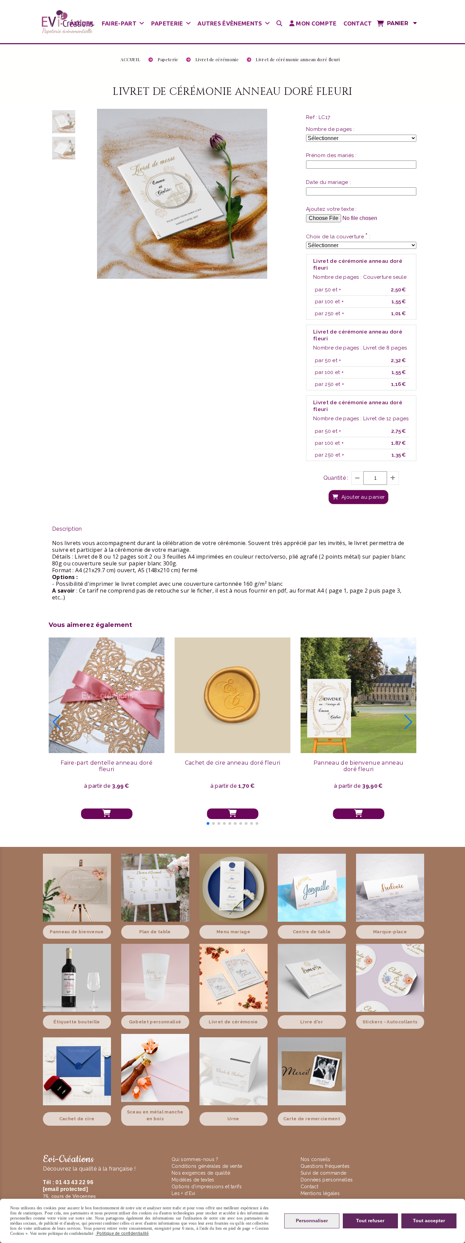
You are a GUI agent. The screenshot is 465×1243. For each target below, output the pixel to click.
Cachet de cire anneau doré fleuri (232, 763)
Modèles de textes (193, 1179)
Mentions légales (320, 1193)
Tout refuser (370, 1220)
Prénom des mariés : (331, 155)
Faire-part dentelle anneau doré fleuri (107, 766)
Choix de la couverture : (338, 236)
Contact (309, 1186)
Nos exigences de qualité (201, 1173)
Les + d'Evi (184, 1193)
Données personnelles (327, 1179)
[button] (208, 823)
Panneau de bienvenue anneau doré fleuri (359, 766)
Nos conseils (316, 1159)
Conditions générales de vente (207, 1166)
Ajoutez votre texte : (331, 209)
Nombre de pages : (330, 129)
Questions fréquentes (325, 1166)
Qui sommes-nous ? (196, 1159)
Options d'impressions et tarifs (207, 1186)
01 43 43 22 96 (74, 1182)
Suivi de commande (323, 1173)
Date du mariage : (328, 182)
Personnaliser (312, 1220)
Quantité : (336, 478)
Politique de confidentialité (122, 1233)
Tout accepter (429, 1220)
